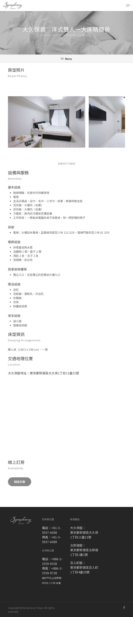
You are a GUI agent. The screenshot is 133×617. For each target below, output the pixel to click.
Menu (68, 59)
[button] (128, 5)
